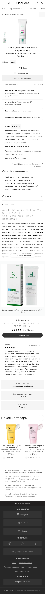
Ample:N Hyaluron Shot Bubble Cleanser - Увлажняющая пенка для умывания (21, 495)
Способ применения (15, 171)
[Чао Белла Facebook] (22, 523)
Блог (16, 571)
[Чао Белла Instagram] (22, 514)
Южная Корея (20, 158)
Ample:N (16, 126)
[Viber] (9, 543)
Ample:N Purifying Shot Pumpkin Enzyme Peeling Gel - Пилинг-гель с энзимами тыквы (23, 471)
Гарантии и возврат (11, 567)
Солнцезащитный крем (14, 14)
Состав (6, 196)
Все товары (22, 405)
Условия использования (30, 567)
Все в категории (22, 384)
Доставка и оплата (25, 563)
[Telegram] (35, 543)
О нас (14, 563)
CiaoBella (22, 3)
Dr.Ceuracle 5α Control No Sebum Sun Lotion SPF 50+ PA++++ (42, 14)
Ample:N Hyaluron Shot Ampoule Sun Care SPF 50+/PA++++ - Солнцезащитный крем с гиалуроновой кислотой (22, 479)
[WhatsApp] (22, 543)
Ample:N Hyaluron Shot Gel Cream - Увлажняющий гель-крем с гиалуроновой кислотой (23, 487)
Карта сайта (24, 571)
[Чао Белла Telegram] (22, 531)
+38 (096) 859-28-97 (22, 582)
